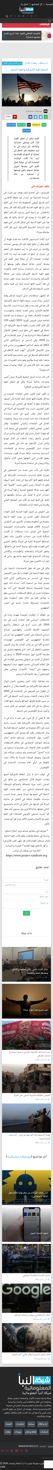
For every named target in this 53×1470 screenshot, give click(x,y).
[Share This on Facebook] (30, 117)
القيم (28, 124)
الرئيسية (49, 4)
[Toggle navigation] (49, 20)
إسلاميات (20, 1424)
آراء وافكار (43, 63)
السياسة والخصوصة (47, 1457)
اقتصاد (9, 1424)
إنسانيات (44, 1432)
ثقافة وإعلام (30, 1432)
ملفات (7, 1432)
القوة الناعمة (21, 124)
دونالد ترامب (11, 124)
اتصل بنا (24, 4)
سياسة (31, 1424)
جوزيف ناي (26, 130)
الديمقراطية (36, 124)
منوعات (18, 1432)
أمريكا (44, 124)
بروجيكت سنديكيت (19, 1157)
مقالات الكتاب (31, 63)
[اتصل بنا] (35, 16)
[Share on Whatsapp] (46, 117)
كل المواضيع (37, 4)
